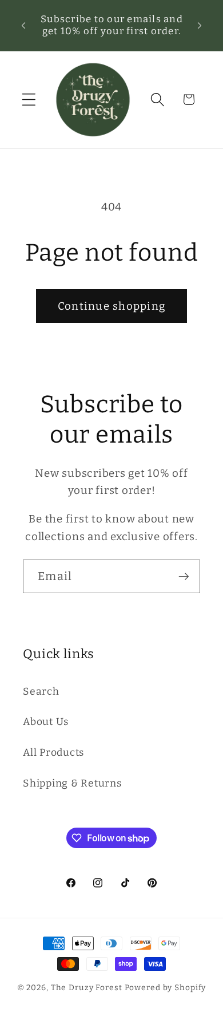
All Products (53, 753)
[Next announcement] (199, 25)
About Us (46, 722)
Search (41, 692)
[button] (29, 99)
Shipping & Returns (72, 783)
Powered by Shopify (165, 987)
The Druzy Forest (86, 987)
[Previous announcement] (23, 25)
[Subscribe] (184, 576)
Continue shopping (111, 306)
